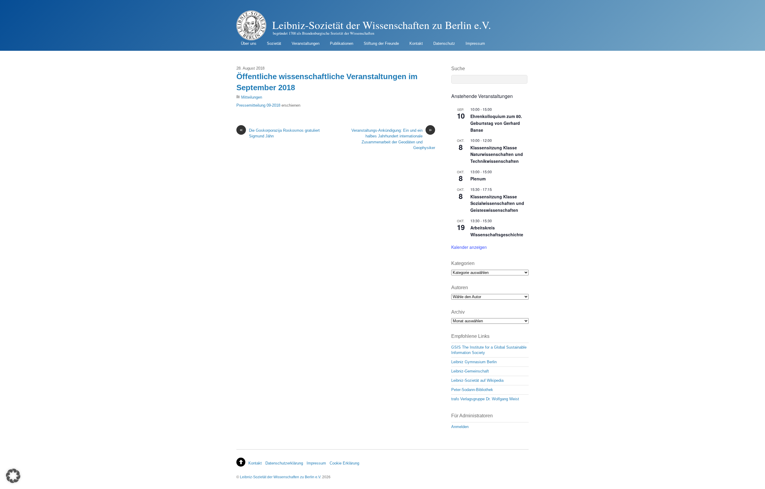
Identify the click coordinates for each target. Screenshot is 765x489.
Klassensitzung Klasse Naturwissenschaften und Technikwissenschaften (496, 154)
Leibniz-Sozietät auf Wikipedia (477, 380)
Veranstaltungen (305, 43)
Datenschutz (444, 43)
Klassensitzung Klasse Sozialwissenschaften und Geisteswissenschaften (497, 203)
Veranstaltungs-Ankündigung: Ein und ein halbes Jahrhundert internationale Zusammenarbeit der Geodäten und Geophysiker (393, 139)
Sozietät (274, 43)
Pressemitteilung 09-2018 (258, 105)
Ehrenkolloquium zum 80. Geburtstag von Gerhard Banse (496, 123)
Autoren (459, 287)
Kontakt (416, 43)
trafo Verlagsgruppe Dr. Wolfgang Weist (485, 399)
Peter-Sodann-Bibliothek (472, 389)
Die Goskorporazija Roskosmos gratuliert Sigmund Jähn (280, 133)
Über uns (248, 43)
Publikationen (341, 43)
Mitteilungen (251, 97)
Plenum (478, 179)
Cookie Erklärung (344, 463)
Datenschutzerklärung (284, 463)
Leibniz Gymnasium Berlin (474, 362)
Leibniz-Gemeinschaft (470, 371)
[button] (13, 476)
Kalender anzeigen (469, 247)
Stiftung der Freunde (381, 43)
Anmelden (460, 426)
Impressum (475, 43)
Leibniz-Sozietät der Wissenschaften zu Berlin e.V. (280, 477)
